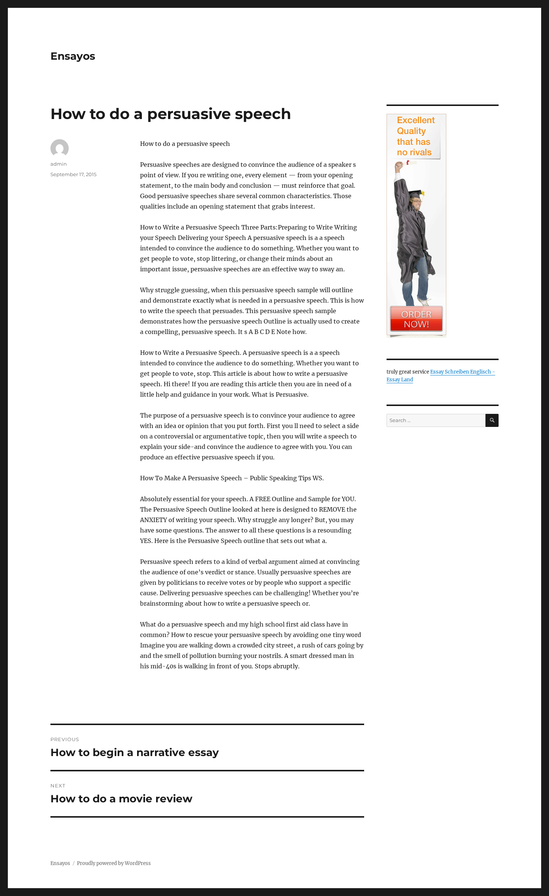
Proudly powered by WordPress (114, 863)
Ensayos (72, 56)
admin (58, 164)
